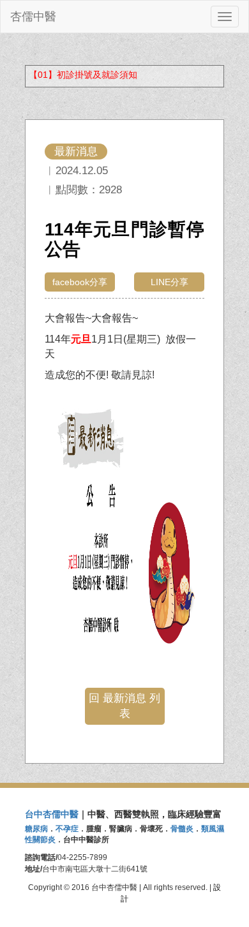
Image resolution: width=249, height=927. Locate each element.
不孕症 (67, 828)
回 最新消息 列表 (124, 706)
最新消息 (76, 151)
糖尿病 (36, 828)
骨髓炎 (181, 828)
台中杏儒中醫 (52, 814)
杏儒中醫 (33, 16)
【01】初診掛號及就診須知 (83, 75)
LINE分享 (169, 282)
